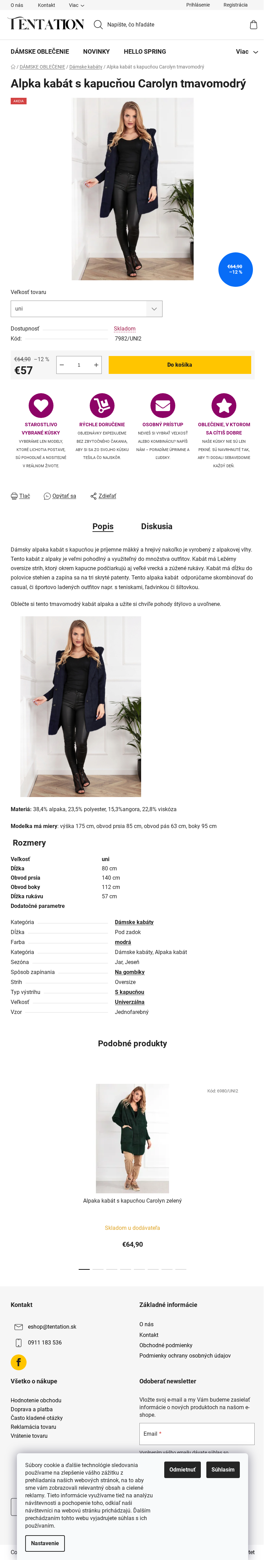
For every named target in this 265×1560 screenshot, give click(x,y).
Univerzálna (130, 1002)
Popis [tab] (103, 526)
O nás (17, 5)
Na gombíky (130, 972)
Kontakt (46, 5)
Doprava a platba (32, 1409)
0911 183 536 (45, 1343)
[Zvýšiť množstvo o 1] (96, 365)
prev (16, 1174)
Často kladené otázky (37, 1418)
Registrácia (236, 5)
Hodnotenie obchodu (36, 1400)
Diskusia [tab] (157, 526)
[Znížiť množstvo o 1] (62, 365)
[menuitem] (40, 51)
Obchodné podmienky (166, 1345)
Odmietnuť (182, 1469)
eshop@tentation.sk (52, 1327)
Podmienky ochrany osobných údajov (185, 1355)
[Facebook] (19, 1362)
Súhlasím (223, 1469)
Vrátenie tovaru (29, 1436)
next (249, 1174)
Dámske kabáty (134, 922)
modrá (123, 942)
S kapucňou (129, 992)
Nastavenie (45, 1543)
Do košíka (179, 365)
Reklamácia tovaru (33, 1427)
